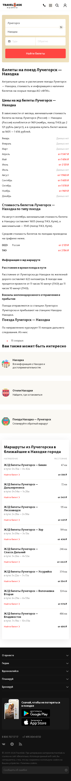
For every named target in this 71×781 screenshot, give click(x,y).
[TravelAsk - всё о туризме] (12, 5)
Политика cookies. (28, 763)
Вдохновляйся (10, 671)
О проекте (8, 655)
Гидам (5, 663)
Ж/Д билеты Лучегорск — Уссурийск (28, 571)
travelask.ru (59, 753)
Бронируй (7, 686)
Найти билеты (35, 53)
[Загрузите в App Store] (35, 722)
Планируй (7, 679)
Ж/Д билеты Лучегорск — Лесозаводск (21, 508)
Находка (18, 360)
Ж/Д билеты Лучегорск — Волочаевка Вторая (29, 592)
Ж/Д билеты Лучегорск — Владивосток (21, 615)
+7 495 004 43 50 (31, 736)
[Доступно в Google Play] (35, 713)
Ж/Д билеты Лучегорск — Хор (23, 529)
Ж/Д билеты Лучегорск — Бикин (25, 465)
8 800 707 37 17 (10, 736)
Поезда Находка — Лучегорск (32, 419)
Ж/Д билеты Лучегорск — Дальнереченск (21, 486)
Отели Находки (23, 390)
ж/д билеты (12, 8)
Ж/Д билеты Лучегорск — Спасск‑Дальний (21, 550)
